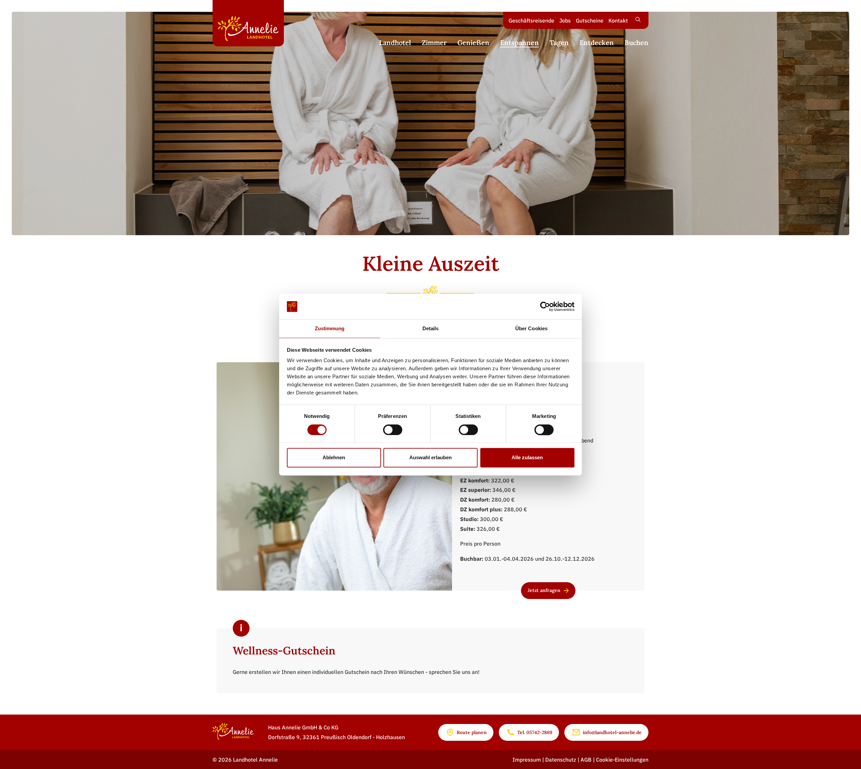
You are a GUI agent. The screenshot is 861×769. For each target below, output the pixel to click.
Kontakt (618, 20)
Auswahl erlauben (430, 458)
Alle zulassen (527, 458)
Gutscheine (589, 20)
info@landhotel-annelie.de (612, 732)
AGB (587, 759)
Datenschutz (561, 759)
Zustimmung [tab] (330, 329)
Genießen (473, 42)
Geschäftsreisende (531, 20)
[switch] (392, 429)
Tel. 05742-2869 (534, 732)
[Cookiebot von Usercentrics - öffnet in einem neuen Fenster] (545, 306)
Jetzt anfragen (544, 590)
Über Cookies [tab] (531, 329)
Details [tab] (430, 329)
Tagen (559, 42)
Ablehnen (334, 458)
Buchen (636, 42)
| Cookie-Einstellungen (620, 759)
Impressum (527, 759)
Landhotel (395, 42)
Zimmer (434, 42)
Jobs (565, 20)
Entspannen (519, 42)
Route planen (472, 732)
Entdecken (596, 42)
